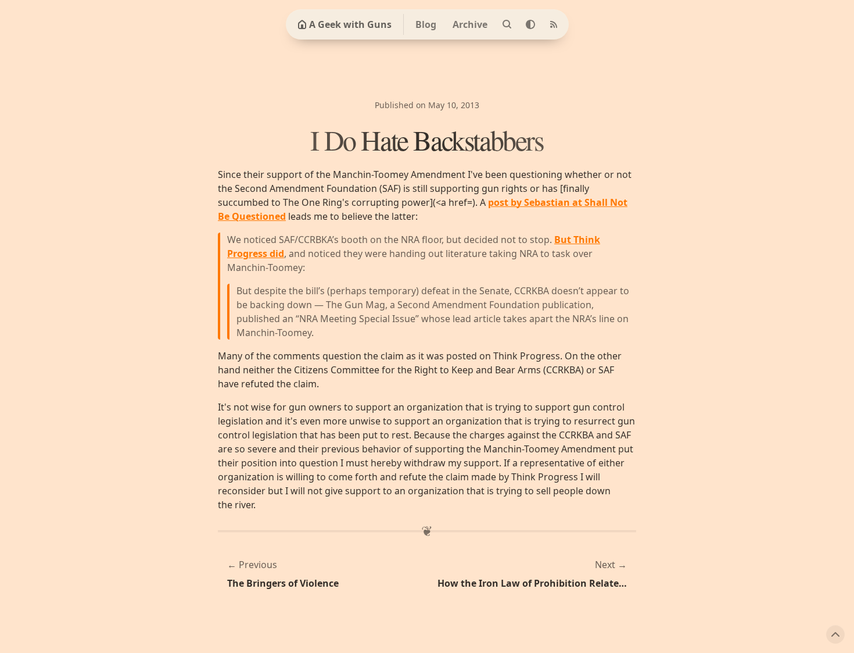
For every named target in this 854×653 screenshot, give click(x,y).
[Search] (507, 24)
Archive (470, 24)
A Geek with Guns (350, 24)
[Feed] (553, 24)
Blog (425, 24)
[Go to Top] (835, 634)
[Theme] (530, 24)
